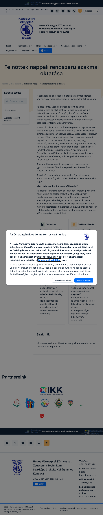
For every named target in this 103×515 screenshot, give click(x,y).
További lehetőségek (62, 280)
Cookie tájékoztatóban (49, 260)
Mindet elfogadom (84, 280)
